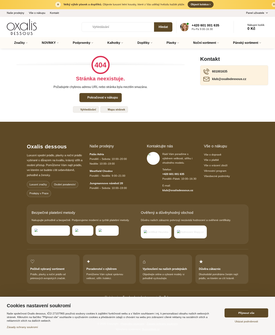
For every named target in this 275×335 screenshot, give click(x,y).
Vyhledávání (88, 109)
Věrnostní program (215, 170)
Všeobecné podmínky (217, 176)
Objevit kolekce (201, 4)
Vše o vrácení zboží (216, 165)
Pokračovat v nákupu (102, 97)
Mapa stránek (116, 109)
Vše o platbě (211, 159)
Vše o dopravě (212, 154)
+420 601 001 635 (173, 174)
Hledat (163, 26)
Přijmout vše (246, 312)
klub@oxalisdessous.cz (177, 190)
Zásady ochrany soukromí (22, 327)
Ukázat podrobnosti (246, 321)
